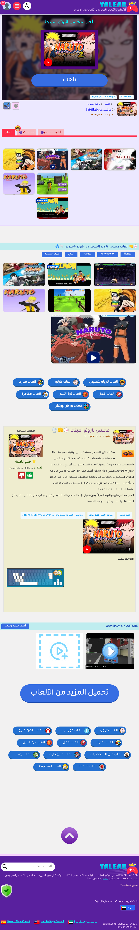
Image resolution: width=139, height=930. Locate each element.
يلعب (69, 80)
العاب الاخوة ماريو (31, 730)
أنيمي (71, 254)
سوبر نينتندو (52, 254)
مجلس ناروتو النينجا (85, 921)
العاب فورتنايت (71, 730)
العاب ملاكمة (88, 766)
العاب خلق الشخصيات (106, 754)
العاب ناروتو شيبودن (103, 382)
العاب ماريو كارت (61, 754)
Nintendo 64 (108, 254)
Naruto (87, 254)
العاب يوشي (23, 754)
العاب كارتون (62, 382)
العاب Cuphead (50, 766)
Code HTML (130, 453)
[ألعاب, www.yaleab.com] (115, 7)
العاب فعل (107, 394)
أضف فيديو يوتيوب (15, 626)
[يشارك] (7, 105)
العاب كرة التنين (70, 394)
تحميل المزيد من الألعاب (69, 693)
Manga (127, 254)
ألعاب (8, 132)
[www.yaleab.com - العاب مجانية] (115, 868)
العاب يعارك (27, 382)
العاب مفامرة (31, 394)
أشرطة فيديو (51, 132)
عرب (130, 907)
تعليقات (27, 132)
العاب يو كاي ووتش (68, 406)
